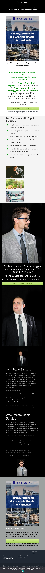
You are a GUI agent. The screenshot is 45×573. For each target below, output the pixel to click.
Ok (22, 571)
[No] (43, 569)
